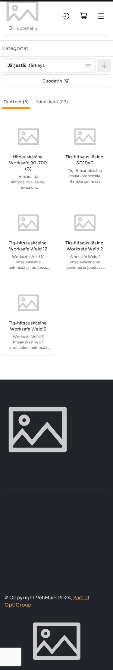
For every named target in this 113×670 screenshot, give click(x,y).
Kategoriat (15, 48)
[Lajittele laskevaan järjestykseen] (104, 65)
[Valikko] (101, 16)
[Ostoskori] (83, 15)
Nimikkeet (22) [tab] (52, 101)
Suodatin (52, 81)
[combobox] (48, 65)
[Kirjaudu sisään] (65, 16)
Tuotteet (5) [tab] (16, 101)
